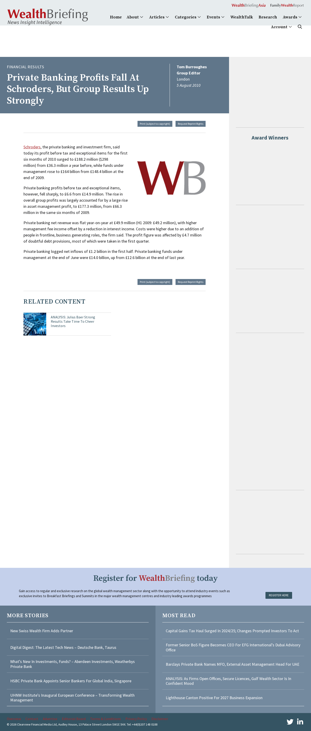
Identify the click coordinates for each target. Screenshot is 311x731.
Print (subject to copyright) (155, 123)
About (133, 17)
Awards (290, 17)
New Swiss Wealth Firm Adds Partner (41, 630)
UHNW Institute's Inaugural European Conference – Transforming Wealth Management (72, 698)
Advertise (50, 718)
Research (268, 17)
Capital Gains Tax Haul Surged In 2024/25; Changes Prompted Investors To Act (232, 630)
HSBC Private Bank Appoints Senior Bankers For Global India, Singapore (70, 680)
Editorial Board (74, 718)
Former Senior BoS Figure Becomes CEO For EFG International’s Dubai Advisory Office (233, 647)
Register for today (155, 578)
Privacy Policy (136, 718)
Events (214, 17)
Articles (157, 17)
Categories (186, 17)
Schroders (32, 147)
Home (116, 17)
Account (279, 27)
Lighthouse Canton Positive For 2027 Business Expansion (214, 697)
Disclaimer (159, 718)
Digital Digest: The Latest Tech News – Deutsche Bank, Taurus (63, 647)
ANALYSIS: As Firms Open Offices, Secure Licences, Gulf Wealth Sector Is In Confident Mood (228, 681)
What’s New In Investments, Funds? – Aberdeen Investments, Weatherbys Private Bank (72, 664)
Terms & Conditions (105, 718)
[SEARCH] (300, 27)
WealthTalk (241, 17)
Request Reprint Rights (190, 123)
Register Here (279, 595)
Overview (14, 718)
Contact (31, 718)
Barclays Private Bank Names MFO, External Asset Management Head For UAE (232, 664)
